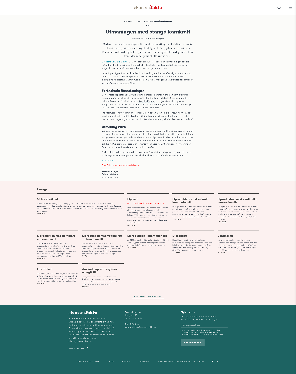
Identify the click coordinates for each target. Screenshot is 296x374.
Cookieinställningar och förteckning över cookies (180, 361)
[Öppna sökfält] (279, 7)
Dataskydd (144, 361)
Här (196, 332)
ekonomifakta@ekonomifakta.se (140, 327)
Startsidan (128, 21)
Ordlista (110, 361)
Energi (138, 21)
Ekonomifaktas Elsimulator (115, 61)
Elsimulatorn (108, 160)
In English (126, 361)
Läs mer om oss (76, 348)
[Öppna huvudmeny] (290, 7)
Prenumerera (192, 342)
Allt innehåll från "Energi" (148, 296)
